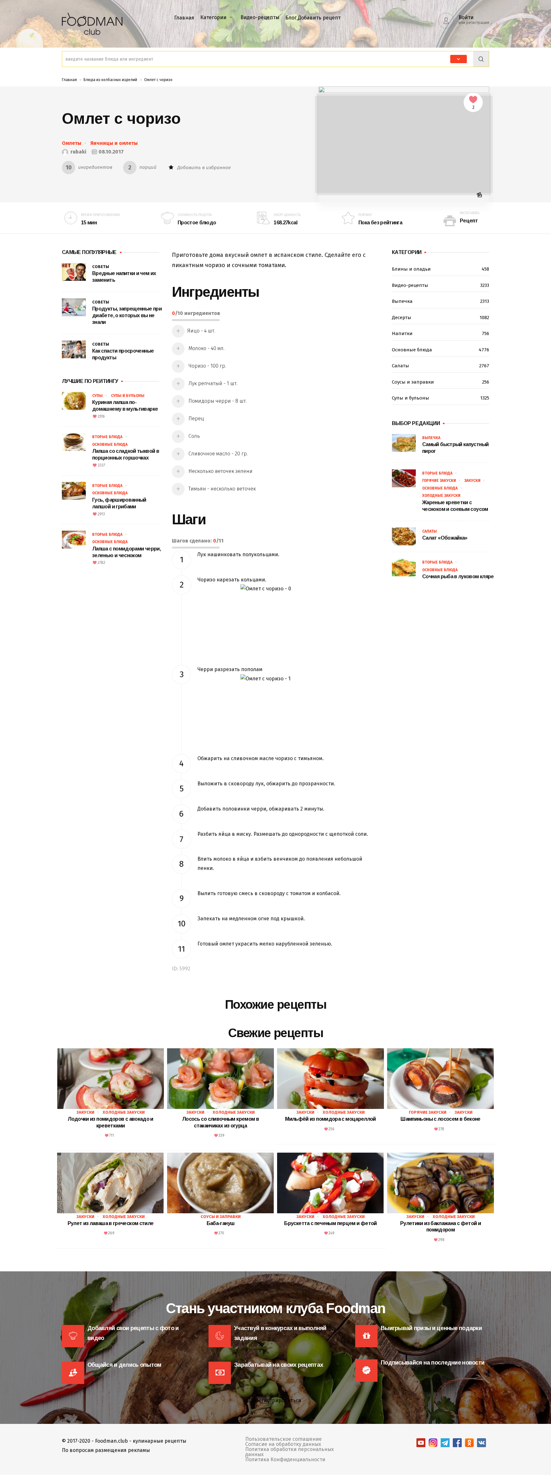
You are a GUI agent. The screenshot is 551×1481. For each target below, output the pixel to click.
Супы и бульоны (127, 395)
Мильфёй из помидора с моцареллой (330, 1119)
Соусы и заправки (440, 382)
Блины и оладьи (440, 269)
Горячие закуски (439, 480)
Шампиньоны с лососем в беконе (440, 1119)
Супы (97, 395)
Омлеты (71, 143)
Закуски (472, 480)
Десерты (440, 317)
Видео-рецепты (259, 17)
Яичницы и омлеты (114, 143)
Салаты (440, 366)
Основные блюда (110, 444)
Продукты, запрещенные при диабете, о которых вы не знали (127, 315)
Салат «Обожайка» (444, 538)
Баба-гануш (221, 1223)
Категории (213, 17)
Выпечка (440, 301)
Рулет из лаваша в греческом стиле (111, 1223)
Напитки (440, 333)
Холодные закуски (441, 495)
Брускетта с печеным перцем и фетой (330, 1223)
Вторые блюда (107, 437)
